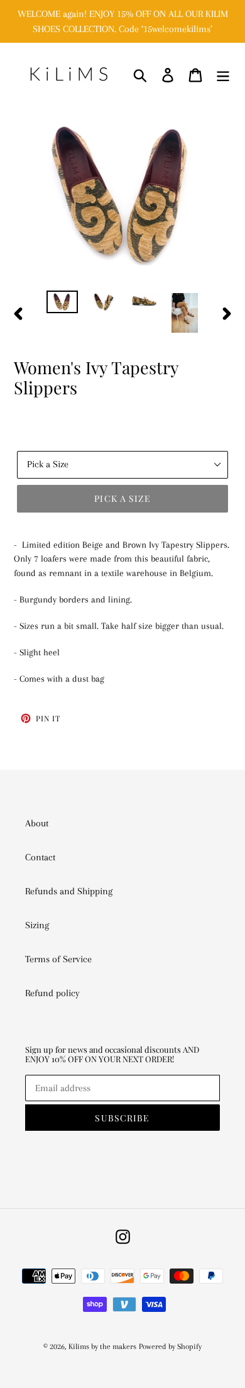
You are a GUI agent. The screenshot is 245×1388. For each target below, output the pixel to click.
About (36, 823)
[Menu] (223, 74)
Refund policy (52, 993)
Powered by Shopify (170, 1346)
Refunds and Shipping (68, 891)
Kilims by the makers (102, 1346)
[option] (62, 304)
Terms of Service (58, 959)
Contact (40, 857)
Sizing (37, 925)
